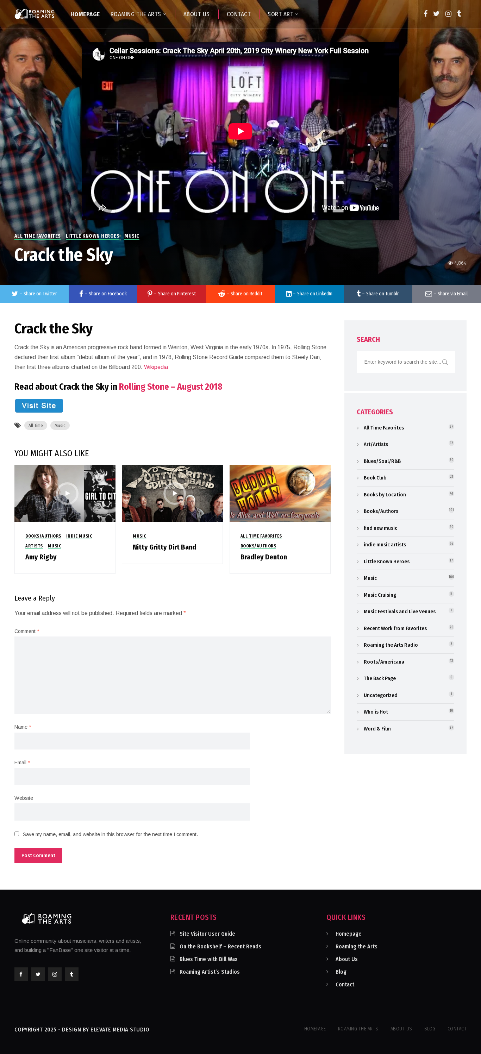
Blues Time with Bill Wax (208, 959)
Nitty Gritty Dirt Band (164, 547)
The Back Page (380, 678)
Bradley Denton (264, 557)
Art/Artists (376, 444)
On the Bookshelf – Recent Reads (220, 946)
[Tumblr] (459, 13)
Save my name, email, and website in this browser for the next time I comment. (110, 834)
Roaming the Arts (356, 946)
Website (23, 798)
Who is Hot (376, 712)
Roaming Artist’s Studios (210, 971)
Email (22, 762)
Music (131, 236)
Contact (345, 984)
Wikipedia (156, 367)
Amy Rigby (41, 557)
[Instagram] (448, 13)
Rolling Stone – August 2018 (171, 387)
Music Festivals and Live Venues (400, 611)
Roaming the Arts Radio (391, 645)
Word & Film (377, 729)
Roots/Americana (384, 662)
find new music (380, 528)
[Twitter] (436, 13)
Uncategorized (381, 695)
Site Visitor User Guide (207, 933)
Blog (341, 971)
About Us (347, 959)
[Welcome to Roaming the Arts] (34, 13)
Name (22, 727)
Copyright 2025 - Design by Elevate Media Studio (82, 1029)
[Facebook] (425, 13)
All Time (36, 425)
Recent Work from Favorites (395, 628)
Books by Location (385, 494)
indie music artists (385, 544)
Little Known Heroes (93, 236)
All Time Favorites (37, 236)
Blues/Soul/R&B (382, 461)
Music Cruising (380, 595)
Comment (26, 631)
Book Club (375, 478)
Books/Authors (43, 536)
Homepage (349, 933)
